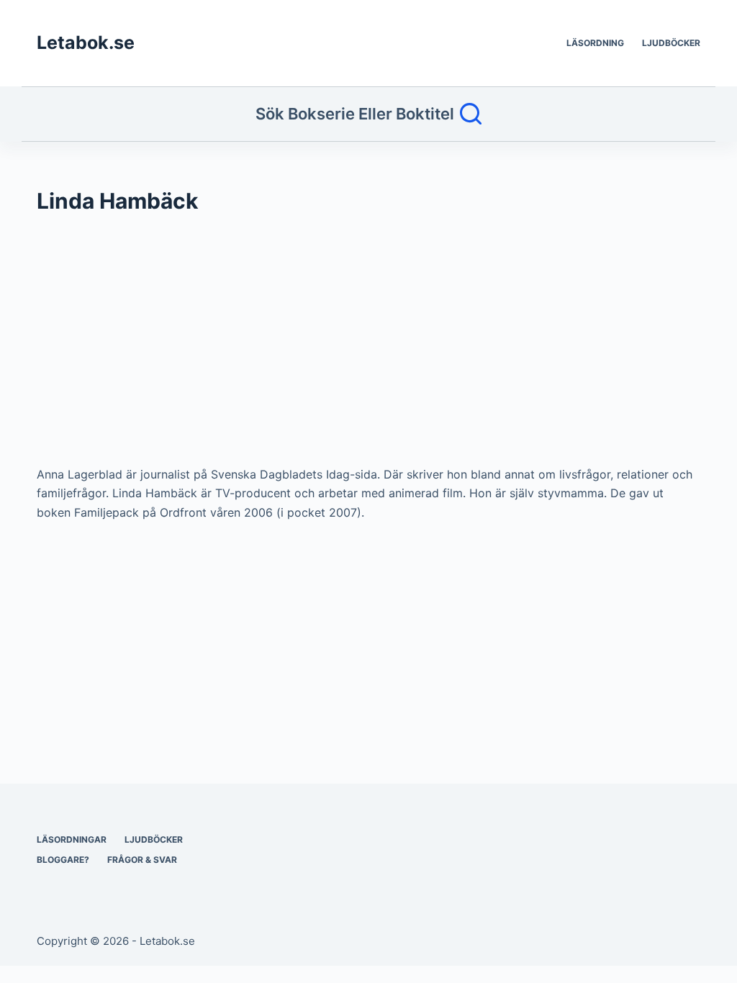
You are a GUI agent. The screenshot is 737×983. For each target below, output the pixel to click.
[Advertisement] (368, 347)
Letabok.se (86, 42)
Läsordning (595, 42)
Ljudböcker (671, 42)
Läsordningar (72, 839)
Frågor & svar (142, 859)
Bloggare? (63, 859)
